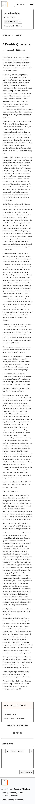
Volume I (7, 35)
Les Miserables (12, 13)
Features (17, 789)
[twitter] (17, 732)
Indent (13, 751)
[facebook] (14, 732)
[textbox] (17, 760)
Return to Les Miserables (17, 725)
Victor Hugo (9, 17)
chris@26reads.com (16, 800)
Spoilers (20, 751)
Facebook (12, 793)
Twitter (20, 793)
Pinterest (14, 795)
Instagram (5, 795)
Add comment (26, 772)
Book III (17, 35)
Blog (10, 789)
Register (26, 789)
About (3, 789)
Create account (21, 4)
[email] (21, 732)
